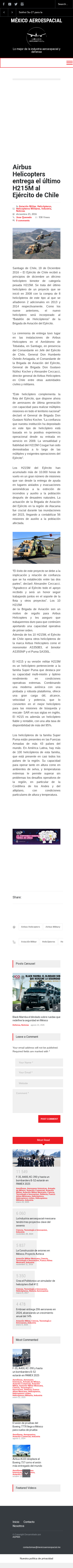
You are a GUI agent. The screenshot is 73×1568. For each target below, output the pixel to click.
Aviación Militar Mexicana (34, 1192)
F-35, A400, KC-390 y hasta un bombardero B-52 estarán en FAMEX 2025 (32, 1180)
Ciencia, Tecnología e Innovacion (35, 1193)
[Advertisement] (36, 122)
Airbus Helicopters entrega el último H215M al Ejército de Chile (36, 181)
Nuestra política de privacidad (36, 1558)
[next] (56, 1008)
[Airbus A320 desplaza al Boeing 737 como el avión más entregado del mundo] (21, 1451)
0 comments (23, 220)
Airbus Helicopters (30, 927)
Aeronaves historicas (37, 1188)
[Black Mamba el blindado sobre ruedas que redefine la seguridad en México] (39, 992)
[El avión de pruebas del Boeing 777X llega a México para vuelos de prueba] (21, 1412)
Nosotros (18, 1526)
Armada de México (31, 1382)
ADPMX (16, 1537)
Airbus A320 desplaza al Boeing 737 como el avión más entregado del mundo (27, 1462)
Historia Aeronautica (38, 1291)
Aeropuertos (29, 1434)
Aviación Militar (27, 206)
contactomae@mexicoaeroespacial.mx (41, 1547)
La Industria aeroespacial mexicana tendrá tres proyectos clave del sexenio (35, 1222)
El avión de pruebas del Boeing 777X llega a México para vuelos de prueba (28, 1426)
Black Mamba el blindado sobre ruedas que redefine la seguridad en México (34, 12)
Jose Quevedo (24, 217)
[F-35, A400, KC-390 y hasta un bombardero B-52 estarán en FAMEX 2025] (36, 1158)
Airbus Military (53, 927)
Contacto (29, 1522)
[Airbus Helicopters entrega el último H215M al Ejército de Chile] (36, 243)
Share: (17, 897)
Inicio (16, 1522)
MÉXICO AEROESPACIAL (36, 21)
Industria (46, 208)
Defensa (16, 1025)
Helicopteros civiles (25, 1198)
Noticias (20, 211)
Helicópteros (44, 206)
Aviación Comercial (36, 1190)
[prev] (17, 1008)
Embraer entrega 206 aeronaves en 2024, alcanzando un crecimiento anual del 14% (36, 1313)
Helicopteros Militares (28, 208)
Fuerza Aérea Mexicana (26, 1390)
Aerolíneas (21, 1188)
